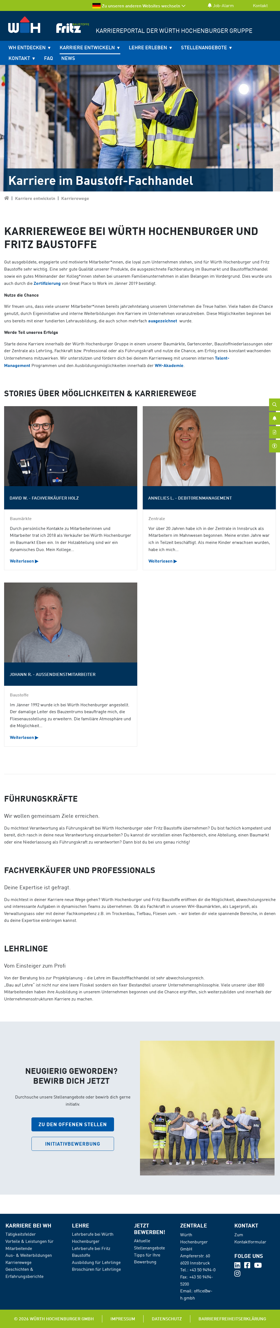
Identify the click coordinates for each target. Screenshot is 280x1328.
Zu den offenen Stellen (73, 1124)
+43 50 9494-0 (202, 1269)
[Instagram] (237, 1274)
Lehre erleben (148, 47)
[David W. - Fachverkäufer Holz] (70, 446)
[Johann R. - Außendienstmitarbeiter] (70, 622)
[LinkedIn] (237, 1266)
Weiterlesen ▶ (24, 560)
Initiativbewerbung (72, 1144)
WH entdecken (27, 47)
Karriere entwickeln (87, 47)
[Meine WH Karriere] (6, 198)
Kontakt (260, 5)
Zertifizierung (47, 283)
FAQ (48, 58)
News (68, 58)
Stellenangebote (204, 47)
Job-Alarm (223, 5)
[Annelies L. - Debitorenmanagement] (209, 446)
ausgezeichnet (163, 320)
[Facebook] (247, 1266)
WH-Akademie (169, 365)
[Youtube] (258, 1266)
